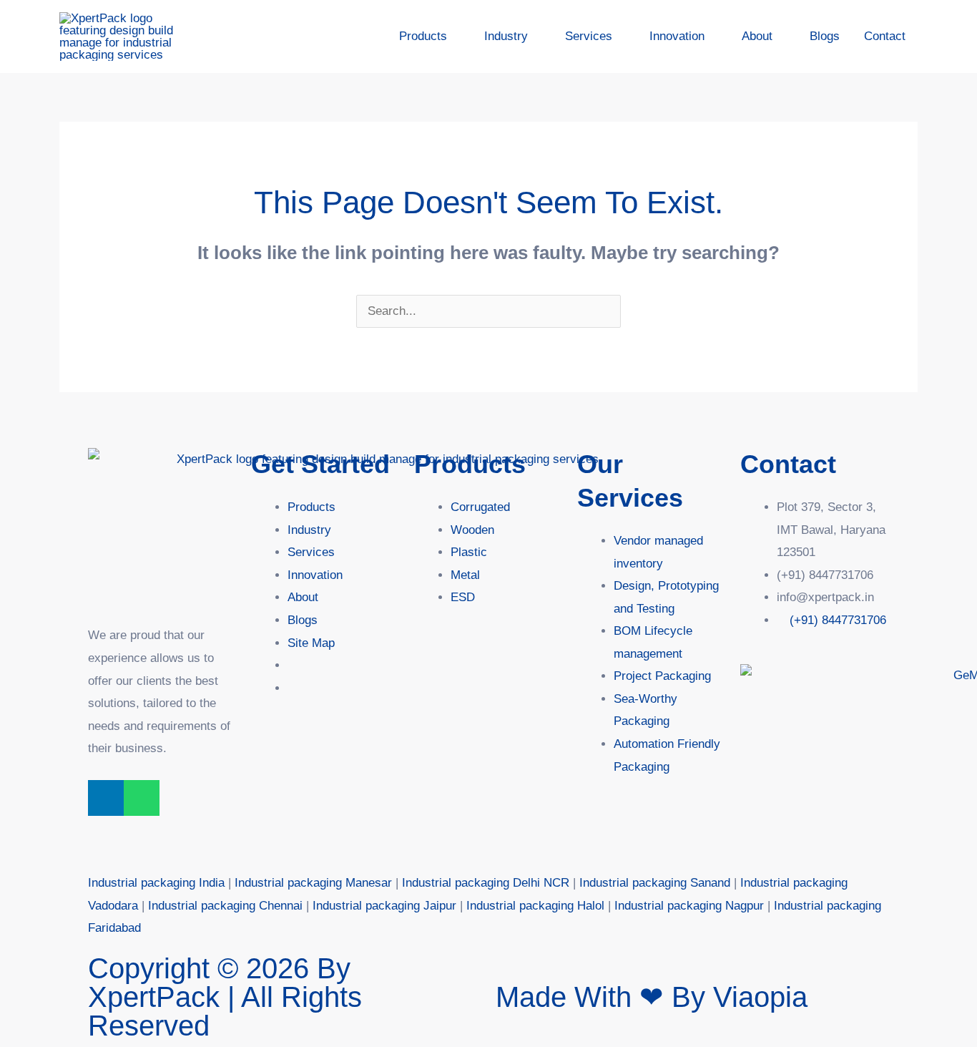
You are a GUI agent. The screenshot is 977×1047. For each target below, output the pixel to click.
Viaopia (760, 997)
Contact (788, 464)
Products (470, 464)
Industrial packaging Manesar (313, 883)
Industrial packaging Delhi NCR (485, 883)
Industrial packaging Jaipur (384, 905)
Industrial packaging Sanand (654, 883)
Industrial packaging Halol (535, 905)
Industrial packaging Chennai (225, 905)
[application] (453, 36)
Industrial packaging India (156, 883)
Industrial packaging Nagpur (689, 905)
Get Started (320, 464)
